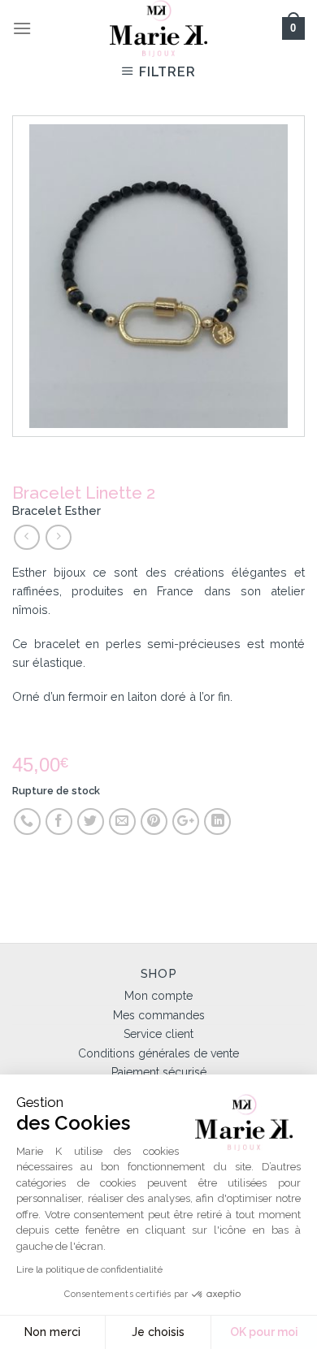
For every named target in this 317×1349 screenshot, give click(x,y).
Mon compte (158, 995)
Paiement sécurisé (158, 1072)
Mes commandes (159, 1015)
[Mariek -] (158, 28)
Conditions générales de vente (158, 1053)
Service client (158, 1033)
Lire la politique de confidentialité (89, 1269)
